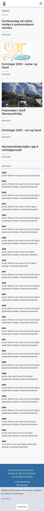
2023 (4, 204)
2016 (4, 283)
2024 (4, 192)
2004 (4, 419)
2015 (4, 294)
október (15, 187)
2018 (4, 260)
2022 (4, 215)
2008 (4, 373)
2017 (4, 272)
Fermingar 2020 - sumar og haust (19, 66)
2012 (4, 328)
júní (30, 175)
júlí (33, 175)
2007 (4, 385)
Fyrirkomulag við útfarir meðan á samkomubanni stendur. (18, 24)
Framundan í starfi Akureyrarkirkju (13, 112)
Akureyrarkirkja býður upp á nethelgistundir (20, 148)
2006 (4, 396)
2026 (4, 173)
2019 (4, 249)
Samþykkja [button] (22, 506)
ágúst (37, 175)
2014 (4, 305)
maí (26, 175)
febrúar (11, 175)
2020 (4, 238)
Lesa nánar (6, 498)
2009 (4, 362)
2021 (4, 226)
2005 (4, 407)
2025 (4, 181)
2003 (4, 430)
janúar (5, 175)
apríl (22, 175)
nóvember (24, 187)
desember (33, 187)
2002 (4, 441)
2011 (4, 339)
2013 (4, 317)
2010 (4, 351)
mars (17, 175)
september (7, 187)
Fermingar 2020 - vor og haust (21, 130)
